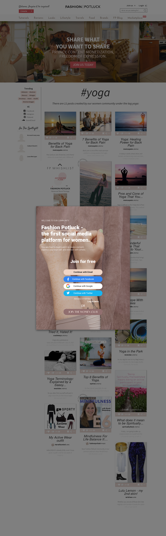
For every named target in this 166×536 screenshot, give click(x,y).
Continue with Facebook (83, 279)
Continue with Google (83, 286)
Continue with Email (83, 272)
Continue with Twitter (83, 293)
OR (83, 306)
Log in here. (93, 301)
